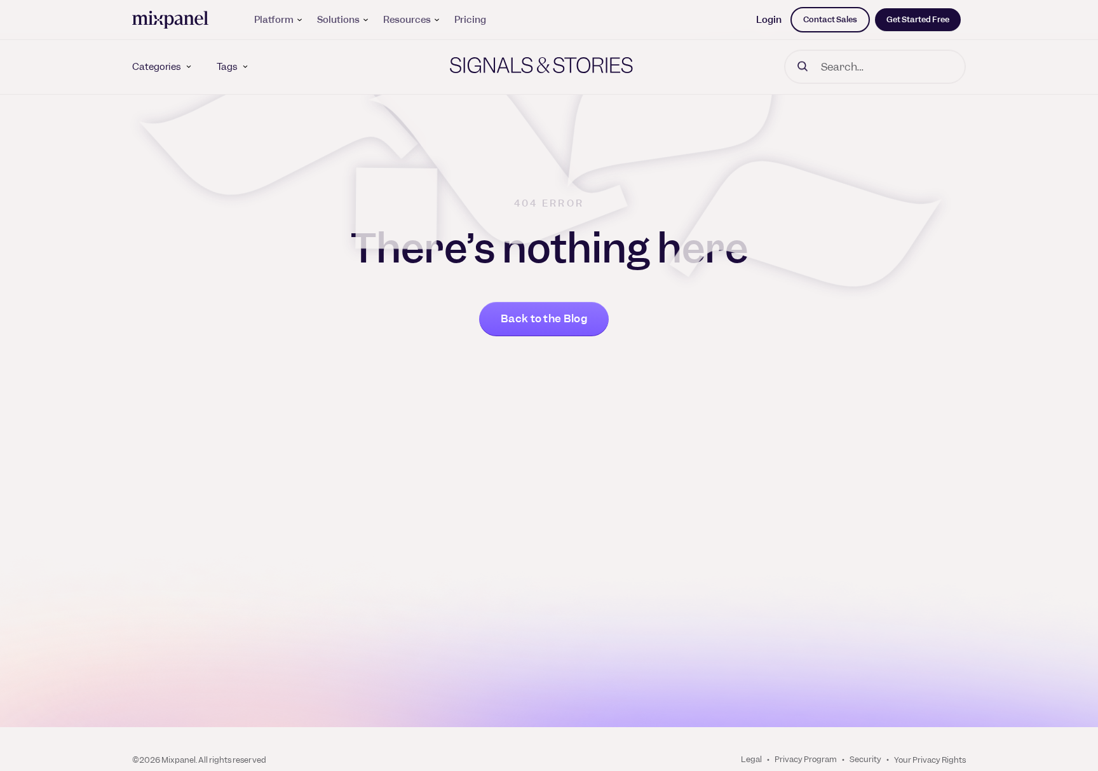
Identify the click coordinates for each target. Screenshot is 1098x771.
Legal (751, 759)
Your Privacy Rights (930, 759)
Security (865, 759)
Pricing (470, 19)
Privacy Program (806, 759)
